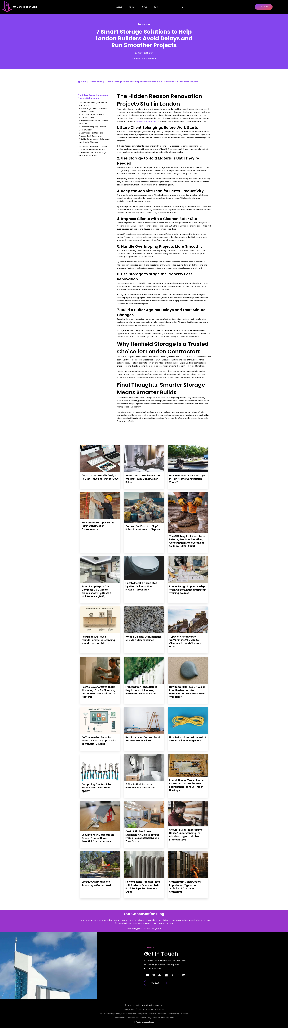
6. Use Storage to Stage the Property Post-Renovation (91, 134)
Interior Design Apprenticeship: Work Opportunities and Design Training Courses (187, 590)
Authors (184, 1013)
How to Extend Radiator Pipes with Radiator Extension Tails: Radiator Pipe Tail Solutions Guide (142, 886)
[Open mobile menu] (283, 983)
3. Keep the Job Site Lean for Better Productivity (91, 116)
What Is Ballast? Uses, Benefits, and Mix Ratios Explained (143, 638)
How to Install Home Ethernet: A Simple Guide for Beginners (187, 739)
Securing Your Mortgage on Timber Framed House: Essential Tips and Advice (98, 838)
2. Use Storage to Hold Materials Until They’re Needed (93, 110)
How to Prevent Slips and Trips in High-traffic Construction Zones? (187, 479)
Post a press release (145, 1022)
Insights (132, 7)
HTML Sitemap (106, 1013)
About (119, 7)
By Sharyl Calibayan (144, 53)
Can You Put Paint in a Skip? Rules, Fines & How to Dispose (142, 527)
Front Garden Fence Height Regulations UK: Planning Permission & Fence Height (141, 690)
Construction (144, 24)
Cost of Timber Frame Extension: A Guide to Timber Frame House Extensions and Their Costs (142, 836)
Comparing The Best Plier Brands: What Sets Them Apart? (96, 788)
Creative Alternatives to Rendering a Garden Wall (96, 883)
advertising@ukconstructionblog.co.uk (144, 928)
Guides (157, 7)
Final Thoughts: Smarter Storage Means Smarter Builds (92, 154)
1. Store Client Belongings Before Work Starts (93, 104)
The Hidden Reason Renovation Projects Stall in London (93, 96)
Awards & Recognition (137, 1013)
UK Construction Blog (25, 6)
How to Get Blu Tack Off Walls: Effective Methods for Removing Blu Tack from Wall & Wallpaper (187, 691)
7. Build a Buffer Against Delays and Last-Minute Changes (94, 140)
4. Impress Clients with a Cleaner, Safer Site (93, 122)
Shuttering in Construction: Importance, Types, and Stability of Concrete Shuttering (185, 886)
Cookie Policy (174, 1013)
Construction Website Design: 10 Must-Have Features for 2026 (100, 477)
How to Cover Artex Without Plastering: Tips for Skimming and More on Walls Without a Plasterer (99, 691)
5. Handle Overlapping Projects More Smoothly (92, 128)
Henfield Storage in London (147, 121)
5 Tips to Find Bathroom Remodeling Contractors (140, 786)
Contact (155, 983)
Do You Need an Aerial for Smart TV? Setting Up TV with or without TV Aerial (99, 741)
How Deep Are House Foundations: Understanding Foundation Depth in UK (98, 640)
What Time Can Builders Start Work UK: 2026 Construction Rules (142, 479)
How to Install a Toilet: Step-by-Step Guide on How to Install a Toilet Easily (142, 586)
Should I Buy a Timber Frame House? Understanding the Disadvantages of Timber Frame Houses (186, 834)
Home (83, 81)
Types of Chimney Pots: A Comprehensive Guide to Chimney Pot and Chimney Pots (185, 641)
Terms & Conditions (158, 1013)
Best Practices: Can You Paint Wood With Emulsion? (142, 739)
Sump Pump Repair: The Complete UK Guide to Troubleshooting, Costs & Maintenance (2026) (96, 591)
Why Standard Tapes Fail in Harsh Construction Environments (98, 526)
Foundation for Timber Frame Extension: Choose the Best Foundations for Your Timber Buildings (186, 785)
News (144, 7)
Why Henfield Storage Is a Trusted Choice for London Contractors (92, 148)
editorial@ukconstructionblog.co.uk (158, 1018)
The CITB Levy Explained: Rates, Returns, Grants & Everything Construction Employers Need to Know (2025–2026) (187, 541)
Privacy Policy (120, 1013)
